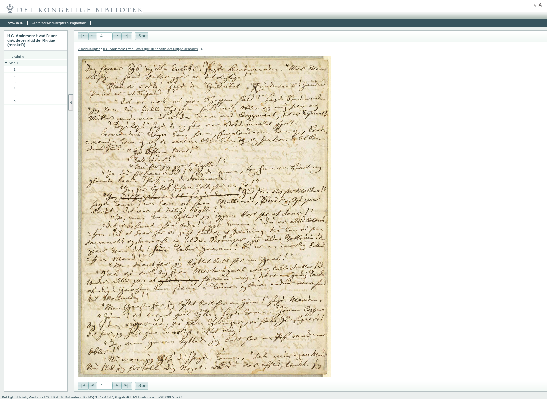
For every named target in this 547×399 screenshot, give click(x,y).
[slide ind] (70, 102)
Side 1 (13, 62)
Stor (141, 36)
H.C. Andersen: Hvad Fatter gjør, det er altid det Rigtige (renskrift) (150, 49)
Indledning (16, 56)
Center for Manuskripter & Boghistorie (59, 23)
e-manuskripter (89, 49)
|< (83, 36)
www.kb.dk (15, 23)
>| (126, 36)
